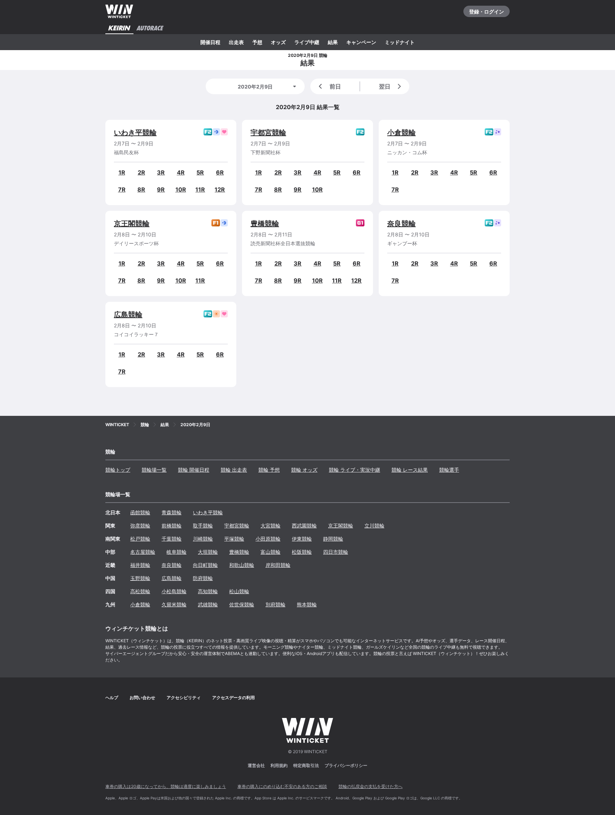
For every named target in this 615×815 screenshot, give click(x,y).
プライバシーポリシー (346, 765)
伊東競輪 (302, 539)
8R (141, 189)
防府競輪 (203, 578)
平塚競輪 (234, 539)
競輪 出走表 (234, 470)
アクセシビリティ (184, 697)
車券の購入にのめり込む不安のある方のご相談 (282, 786)
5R (200, 172)
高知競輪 (208, 591)
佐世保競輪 (241, 604)
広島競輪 (128, 314)
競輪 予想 (269, 470)
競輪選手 (449, 470)
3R (161, 172)
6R (220, 172)
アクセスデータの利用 (233, 697)
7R (122, 189)
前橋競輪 (172, 525)
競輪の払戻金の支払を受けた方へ (370, 786)
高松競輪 (140, 591)
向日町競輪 (205, 565)
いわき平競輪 (135, 132)
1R (122, 172)
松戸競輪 (140, 539)
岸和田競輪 (278, 565)
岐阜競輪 (176, 552)
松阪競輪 (302, 552)
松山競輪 (239, 591)
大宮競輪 (270, 525)
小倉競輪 (401, 132)
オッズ (278, 42)
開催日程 (210, 42)
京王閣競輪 (131, 223)
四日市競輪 (335, 552)
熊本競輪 (307, 604)
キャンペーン (361, 42)
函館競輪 (140, 512)
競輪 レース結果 (409, 470)
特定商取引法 (306, 765)
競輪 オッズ (304, 470)
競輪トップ (117, 470)
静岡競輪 (333, 539)
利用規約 (279, 765)
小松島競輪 (174, 591)
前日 (335, 86)
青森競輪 (172, 512)
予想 (257, 42)
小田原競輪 (268, 539)
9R (161, 189)
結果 (333, 42)
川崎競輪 (203, 539)
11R (200, 189)
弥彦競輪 (140, 525)
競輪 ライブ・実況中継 (354, 470)
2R (141, 172)
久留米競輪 (174, 604)
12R (220, 189)
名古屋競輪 (142, 552)
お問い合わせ (142, 697)
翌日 (384, 86)
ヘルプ (111, 697)
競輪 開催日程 (193, 470)
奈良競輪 (401, 223)
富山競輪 (270, 552)
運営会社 (256, 765)
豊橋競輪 (265, 223)
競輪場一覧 (154, 470)
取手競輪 (203, 525)
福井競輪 (140, 565)
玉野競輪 (140, 578)
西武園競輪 (304, 525)
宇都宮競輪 (268, 132)
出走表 (236, 42)
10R (180, 189)
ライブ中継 (306, 42)
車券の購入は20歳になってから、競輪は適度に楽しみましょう (165, 786)
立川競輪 (374, 525)
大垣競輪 (208, 552)
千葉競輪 (172, 539)
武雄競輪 (208, 604)
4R (181, 172)
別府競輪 (275, 604)
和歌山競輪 (241, 565)
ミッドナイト (400, 42)
